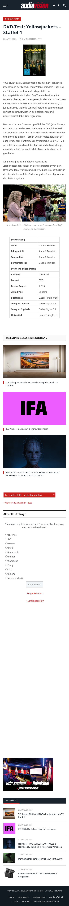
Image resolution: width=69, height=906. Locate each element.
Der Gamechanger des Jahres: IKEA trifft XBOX (40, 858)
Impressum (23, 897)
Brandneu (11, 800)
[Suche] (64, 5)
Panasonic (13, 552)
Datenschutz (39, 897)
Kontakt (26, 901)
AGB (16, 901)
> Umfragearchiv (35, 600)
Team (11, 897)
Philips (11, 556)
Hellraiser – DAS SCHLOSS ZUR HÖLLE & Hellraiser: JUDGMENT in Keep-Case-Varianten (32, 474)
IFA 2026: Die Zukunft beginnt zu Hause (26, 428)
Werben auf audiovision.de (46, 901)
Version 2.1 (12, 890)
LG (9, 539)
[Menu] (5, 5)
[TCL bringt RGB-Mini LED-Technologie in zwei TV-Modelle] (34, 361)
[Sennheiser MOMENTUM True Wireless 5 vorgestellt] (9, 873)
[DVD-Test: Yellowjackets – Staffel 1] (34, 60)
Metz (10, 547)
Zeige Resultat (34, 593)
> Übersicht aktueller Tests (17, 502)
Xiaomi (11, 573)
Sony (10, 565)
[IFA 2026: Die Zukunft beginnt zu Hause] (34, 408)
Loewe (11, 543)
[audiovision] (34, 5)
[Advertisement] (34, 643)
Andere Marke (15, 578)
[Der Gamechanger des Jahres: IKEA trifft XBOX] (9, 858)
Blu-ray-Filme (12, 19)
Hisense (12, 534)
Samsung (13, 560)
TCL (10, 569)
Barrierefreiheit (56, 897)
